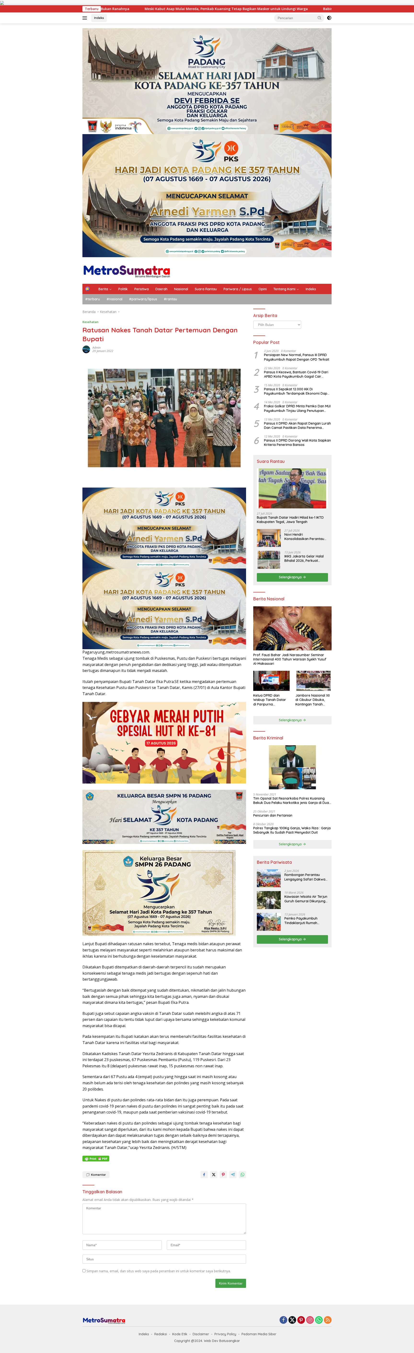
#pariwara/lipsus (143, 299)
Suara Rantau (206, 289)
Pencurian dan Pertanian (272, 815)
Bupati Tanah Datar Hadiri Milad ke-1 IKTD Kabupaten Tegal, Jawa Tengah (290, 519)
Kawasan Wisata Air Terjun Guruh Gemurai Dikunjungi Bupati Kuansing (305, 898)
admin (96, 348)
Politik (123, 289)
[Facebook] (283, 1320)
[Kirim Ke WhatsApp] (242, 1174)
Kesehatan (90, 322)
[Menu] (85, 18)
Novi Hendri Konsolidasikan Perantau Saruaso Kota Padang (304, 536)
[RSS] (328, 1320)
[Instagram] (310, 1320)
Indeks (99, 18)
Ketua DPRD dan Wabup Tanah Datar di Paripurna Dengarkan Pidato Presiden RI (269, 699)
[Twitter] (292, 1320)
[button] (319, 18)
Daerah (161, 289)
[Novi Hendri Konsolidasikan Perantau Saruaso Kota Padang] (269, 538)
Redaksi (160, 1334)
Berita (103, 289)
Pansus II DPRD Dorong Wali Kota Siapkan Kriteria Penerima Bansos (297, 442)
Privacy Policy (225, 1334)
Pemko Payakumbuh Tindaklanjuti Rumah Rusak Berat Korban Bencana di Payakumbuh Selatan (304, 920)
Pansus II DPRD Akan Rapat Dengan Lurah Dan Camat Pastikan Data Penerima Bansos (297, 425)
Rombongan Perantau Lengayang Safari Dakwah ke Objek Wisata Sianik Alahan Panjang (305, 877)
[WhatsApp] (319, 1320)
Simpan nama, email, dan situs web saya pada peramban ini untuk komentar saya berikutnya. (158, 1271)
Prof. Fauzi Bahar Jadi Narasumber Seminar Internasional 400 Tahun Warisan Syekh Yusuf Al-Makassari (289, 659)
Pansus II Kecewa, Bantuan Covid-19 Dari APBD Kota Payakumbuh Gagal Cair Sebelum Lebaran (296, 374)
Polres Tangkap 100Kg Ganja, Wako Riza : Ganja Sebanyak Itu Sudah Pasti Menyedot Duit (292, 830)
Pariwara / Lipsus (238, 289)
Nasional (181, 289)
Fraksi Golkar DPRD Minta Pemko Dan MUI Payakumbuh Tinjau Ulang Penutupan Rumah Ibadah (297, 408)
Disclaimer (201, 1334)
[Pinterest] (301, 1320)
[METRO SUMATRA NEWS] (126, 270)
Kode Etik (179, 1334)
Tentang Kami (284, 289)
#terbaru (92, 299)
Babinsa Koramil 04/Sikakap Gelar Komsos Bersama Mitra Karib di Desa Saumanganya (248, 9)
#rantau (170, 299)
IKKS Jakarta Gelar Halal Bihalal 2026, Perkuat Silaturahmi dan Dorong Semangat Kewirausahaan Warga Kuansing (305, 558)
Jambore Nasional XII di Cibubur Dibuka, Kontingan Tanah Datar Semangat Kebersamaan (312, 699)
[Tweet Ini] (213, 1174)
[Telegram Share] (232, 1174)
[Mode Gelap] (329, 18)
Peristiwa (141, 289)
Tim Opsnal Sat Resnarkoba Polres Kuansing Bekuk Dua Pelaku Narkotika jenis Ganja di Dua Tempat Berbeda (291, 800)
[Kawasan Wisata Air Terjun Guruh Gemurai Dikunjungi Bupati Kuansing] (269, 900)
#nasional (114, 299)
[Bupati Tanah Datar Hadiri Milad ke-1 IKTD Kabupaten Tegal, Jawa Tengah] (292, 488)
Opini (263, 289)
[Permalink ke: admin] (86, 349)
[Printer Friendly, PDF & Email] (95, 1158)
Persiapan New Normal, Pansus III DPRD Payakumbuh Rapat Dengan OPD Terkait (296, 357)
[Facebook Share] (204, 1174)
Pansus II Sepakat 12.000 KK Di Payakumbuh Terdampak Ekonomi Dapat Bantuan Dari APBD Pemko (297, 391)
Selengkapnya (291, 577)
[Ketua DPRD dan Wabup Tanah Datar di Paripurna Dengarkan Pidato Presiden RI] (271, 681)
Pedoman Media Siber (259, 1334)
